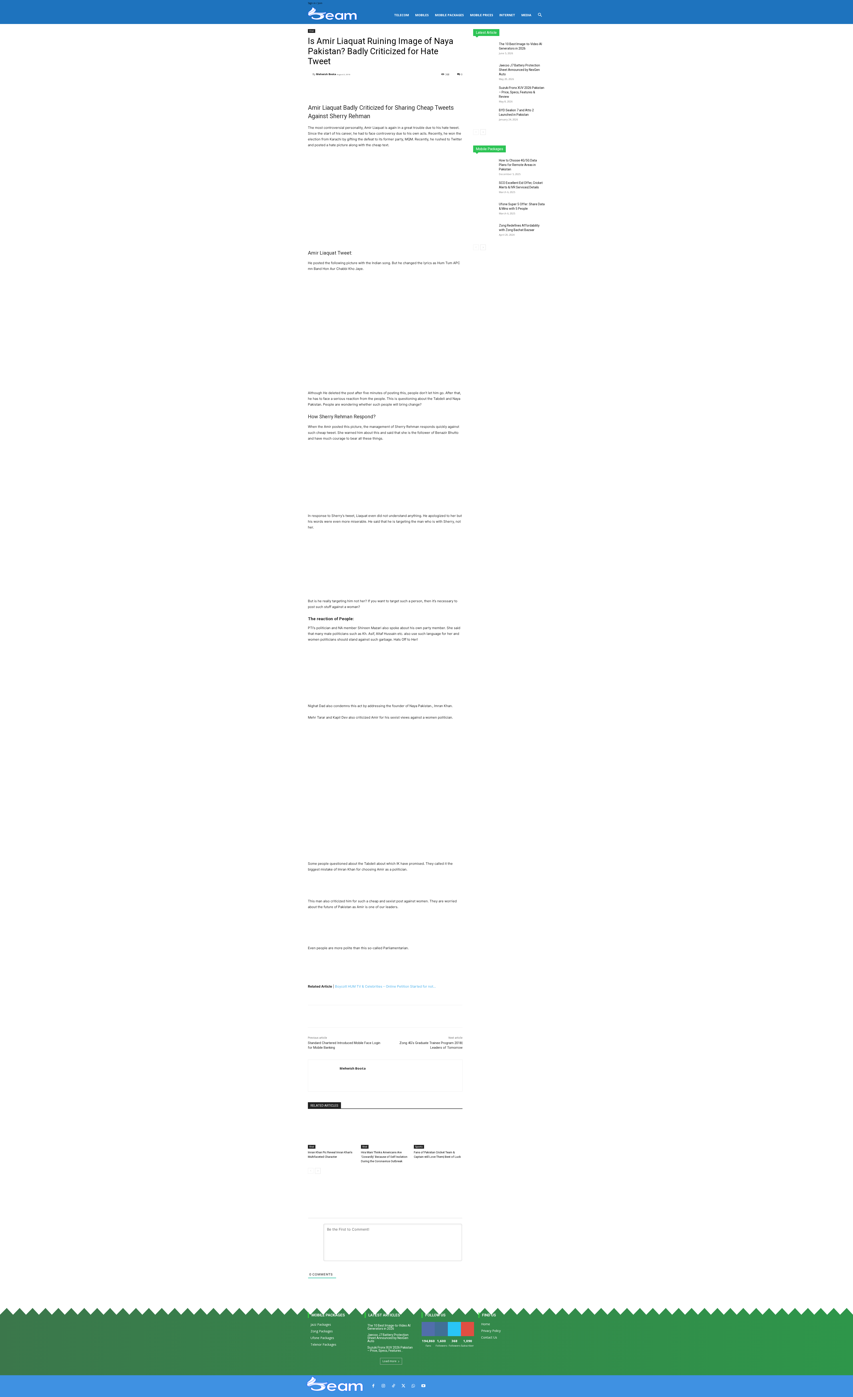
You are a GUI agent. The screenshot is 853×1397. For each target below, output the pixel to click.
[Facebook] (373, 1386)
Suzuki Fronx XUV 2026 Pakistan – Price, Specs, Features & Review (521, 92)
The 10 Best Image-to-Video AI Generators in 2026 (389, 1327)
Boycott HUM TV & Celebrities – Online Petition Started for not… (385, 986)
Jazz (490, 149)
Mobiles (422, 15)
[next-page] (318, 1171)
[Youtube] (423, 1386)
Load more (390, 1361)
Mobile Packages (449, 15)
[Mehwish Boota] (310, 74)
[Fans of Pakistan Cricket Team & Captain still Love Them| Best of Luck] (438, 1132)
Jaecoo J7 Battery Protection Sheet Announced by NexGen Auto (519, 70)
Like (428, 1323)
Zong (516, 149)
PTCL (542, 149)
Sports (419, 1146)
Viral (311, 30)
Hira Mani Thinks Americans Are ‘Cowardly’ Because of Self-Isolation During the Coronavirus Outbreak (384, 1157)
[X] (403, 1386)
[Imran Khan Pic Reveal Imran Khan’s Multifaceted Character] (332, 1132)
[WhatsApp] (413, 1386)
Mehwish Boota (326, 74)
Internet (507, 15)
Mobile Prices (481, 15)
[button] (539, 15)
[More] (420, 85)
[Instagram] (383, 1386)
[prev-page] (310, 1171)
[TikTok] (393, 1386)
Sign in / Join (315, 3)
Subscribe (468, 1323)
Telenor (503, 149)
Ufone (529, 149)
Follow (441, 1323)
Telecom (401, 15)
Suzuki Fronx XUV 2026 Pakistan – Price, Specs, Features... (390, 1349)
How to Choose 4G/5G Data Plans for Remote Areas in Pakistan (518, 165)
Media (526, 15)
